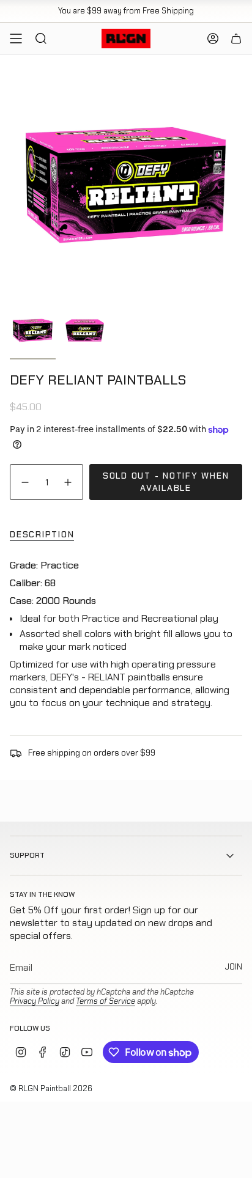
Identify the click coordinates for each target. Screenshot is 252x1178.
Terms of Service (105, 1001)
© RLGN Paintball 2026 (51, 1088)
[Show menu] (16, 38)
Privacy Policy (34, 1001)
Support (27, 855)
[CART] (236, 38)
